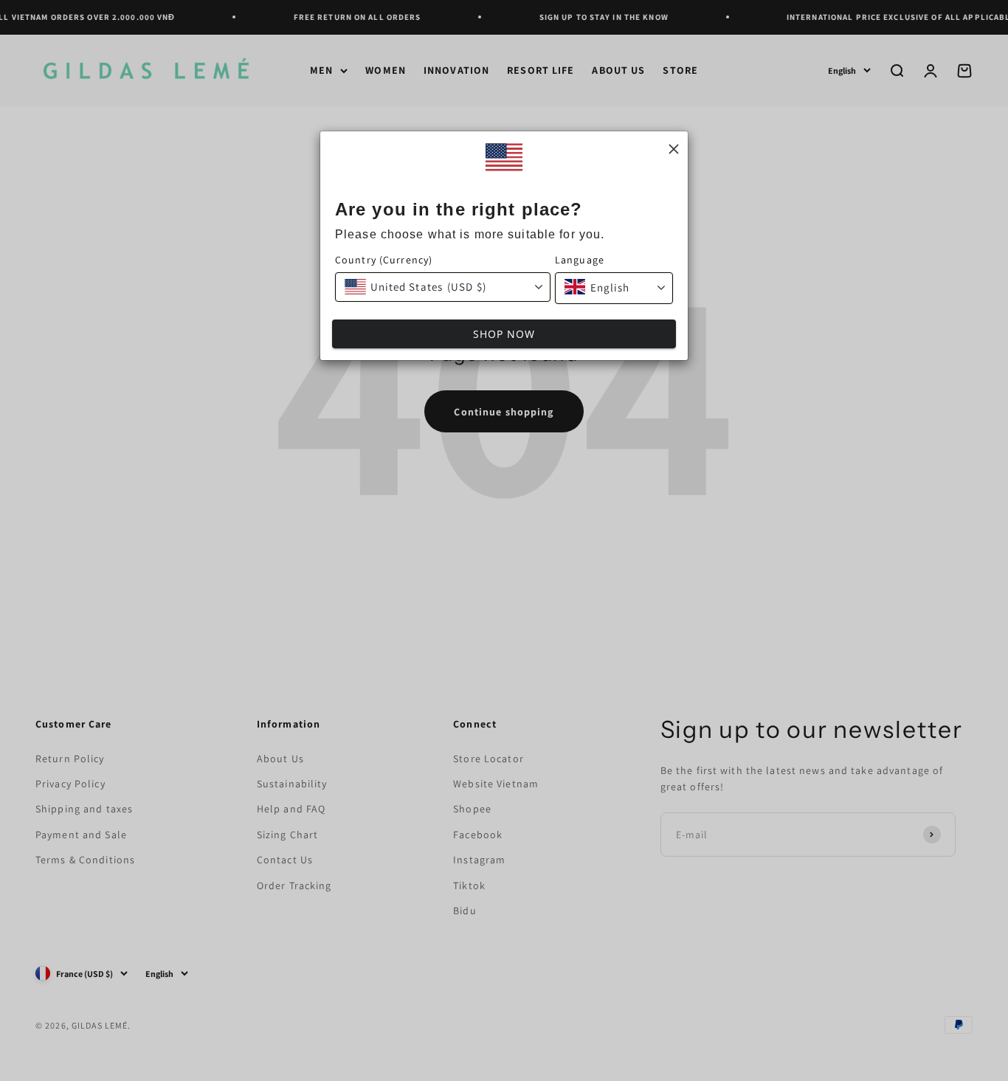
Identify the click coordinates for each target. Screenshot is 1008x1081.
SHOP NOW (504, 334)
